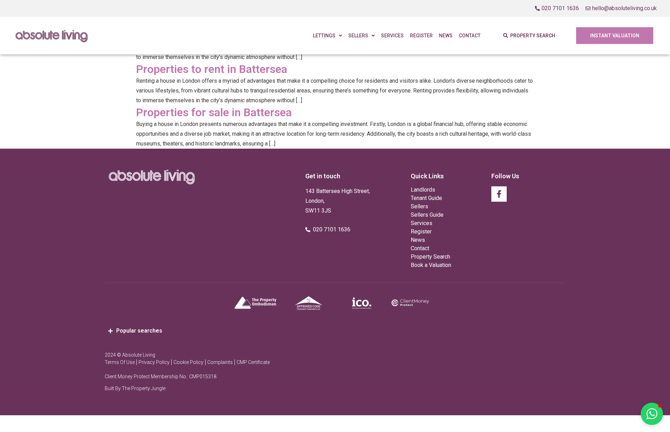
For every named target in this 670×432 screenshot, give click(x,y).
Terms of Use (120, 362)
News (446, 35)
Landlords (423, 189)
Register (421, 35)
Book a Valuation (431, 265)
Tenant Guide (426, 198)
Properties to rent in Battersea (211, 69)
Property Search (430, 256)
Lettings (324, 35)
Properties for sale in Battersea (214, 112)
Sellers (358, 35)
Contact (470, 35)
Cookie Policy (188, 362)
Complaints (220, 362)
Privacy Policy (154, 362)
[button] (652, 414)
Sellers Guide (427, 214)
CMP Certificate (253, 362)
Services (392, 35)
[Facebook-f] (499, 194)
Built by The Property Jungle (135, 388)
